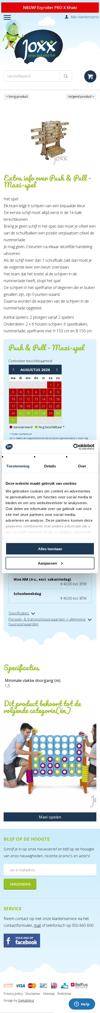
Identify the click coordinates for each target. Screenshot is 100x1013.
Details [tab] (50, 466)
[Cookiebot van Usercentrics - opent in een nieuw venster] (73, 447)
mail (37, 925)
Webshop (64, 993)
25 (20, 413)
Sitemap (49, 993)
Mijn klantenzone (85, 16)
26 (28, 413)
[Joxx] (50, 48)
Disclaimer (33, 993)
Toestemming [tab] (17, 466)
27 (36, 413)
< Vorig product (17, 96)
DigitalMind (26, 1000)
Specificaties (18, 613)
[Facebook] (50, 941)
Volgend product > (81, 96)
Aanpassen (47, 563)
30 (57, 413)
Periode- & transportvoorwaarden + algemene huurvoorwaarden (47, 621)
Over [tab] (82, 466)
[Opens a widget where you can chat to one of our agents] (81, 1004)
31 (13, 420)
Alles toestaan (50, 549)
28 (43, 413)
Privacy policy (13, 993)
